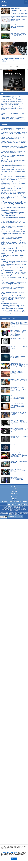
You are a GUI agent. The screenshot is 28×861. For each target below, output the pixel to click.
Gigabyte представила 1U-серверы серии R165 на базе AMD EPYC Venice (13, 129)
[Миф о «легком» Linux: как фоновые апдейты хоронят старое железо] (5, 357)
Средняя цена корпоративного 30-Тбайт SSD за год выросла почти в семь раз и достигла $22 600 (14, 279)
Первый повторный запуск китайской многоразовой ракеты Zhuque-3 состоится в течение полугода (13, 183)
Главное (4, 5)
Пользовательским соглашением (9, 852)
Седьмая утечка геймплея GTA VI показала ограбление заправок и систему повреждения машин (13, 142)
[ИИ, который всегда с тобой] (5, 341)
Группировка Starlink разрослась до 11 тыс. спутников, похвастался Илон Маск (13, 152)
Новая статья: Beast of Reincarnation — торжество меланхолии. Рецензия (12, 238)
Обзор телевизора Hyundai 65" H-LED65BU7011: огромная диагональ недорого (18, 34)
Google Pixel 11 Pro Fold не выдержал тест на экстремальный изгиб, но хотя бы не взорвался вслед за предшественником (14, 178)
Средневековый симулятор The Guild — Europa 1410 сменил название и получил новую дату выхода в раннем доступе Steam (14, 269)
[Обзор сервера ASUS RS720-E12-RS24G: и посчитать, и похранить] (5, 415)
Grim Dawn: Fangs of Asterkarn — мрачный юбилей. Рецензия (18, 380)
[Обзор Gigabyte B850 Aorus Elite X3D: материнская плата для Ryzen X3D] (5, 431)
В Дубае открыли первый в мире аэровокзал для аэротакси (11, 302)
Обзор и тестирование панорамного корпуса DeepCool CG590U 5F (16, 479)
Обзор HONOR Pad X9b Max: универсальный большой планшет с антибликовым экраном (18, 405)
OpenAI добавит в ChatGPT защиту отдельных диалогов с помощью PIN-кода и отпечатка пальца (13, 223)
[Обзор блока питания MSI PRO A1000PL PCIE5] (5, 439)
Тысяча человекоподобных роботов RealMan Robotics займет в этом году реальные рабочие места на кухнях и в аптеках (12, 257)
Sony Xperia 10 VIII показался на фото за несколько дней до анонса (12, 156)
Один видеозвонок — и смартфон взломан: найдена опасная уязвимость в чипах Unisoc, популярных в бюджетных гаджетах (13, 312)
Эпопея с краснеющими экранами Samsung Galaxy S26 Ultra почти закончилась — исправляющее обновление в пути (13, 284)
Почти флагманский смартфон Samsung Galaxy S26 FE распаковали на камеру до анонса (12, 108)
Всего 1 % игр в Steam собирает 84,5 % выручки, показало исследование (12, 138)
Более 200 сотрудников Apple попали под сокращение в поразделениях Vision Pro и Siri (13, 218)
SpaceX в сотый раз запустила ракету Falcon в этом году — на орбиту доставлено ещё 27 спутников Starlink (14, 148)
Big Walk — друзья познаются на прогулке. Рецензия (17, 372)
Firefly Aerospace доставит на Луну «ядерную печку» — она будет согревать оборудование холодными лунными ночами (14, 133)
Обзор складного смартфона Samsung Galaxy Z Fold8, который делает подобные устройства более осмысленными (18, 333)
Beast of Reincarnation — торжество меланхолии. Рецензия (17, 26)
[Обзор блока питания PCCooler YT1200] (5, 349)
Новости (4, 124)
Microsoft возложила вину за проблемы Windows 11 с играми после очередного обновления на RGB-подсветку (12, 103)
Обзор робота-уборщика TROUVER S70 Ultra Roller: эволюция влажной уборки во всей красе (18, 422)
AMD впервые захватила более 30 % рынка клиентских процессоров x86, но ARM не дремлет (13, 252)
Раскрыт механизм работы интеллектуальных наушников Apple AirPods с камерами (14, 187)
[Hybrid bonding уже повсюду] (5, 447)
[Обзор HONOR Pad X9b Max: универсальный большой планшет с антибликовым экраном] (5, 406)
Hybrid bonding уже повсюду (18, 444)
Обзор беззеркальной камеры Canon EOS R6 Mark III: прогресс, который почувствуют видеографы (19, 324)
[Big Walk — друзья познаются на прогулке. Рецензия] (5, 374)
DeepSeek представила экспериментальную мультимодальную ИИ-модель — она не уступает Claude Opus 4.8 (14, 192)
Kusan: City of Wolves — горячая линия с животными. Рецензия (18, 470)
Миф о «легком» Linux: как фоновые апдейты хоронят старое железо (18, 356)
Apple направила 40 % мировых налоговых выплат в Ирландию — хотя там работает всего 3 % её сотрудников (12, 98)
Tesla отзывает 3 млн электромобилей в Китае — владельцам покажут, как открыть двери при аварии (12, 288)
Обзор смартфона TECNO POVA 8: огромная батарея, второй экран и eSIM (18, 389)
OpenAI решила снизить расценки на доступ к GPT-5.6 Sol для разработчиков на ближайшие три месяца (13, 214)
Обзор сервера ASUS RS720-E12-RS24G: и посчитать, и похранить (18, 413)
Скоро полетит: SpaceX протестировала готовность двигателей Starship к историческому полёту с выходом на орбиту (13, 118)
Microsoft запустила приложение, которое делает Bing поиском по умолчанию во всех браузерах (13, 173)
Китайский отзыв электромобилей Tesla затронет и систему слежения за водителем (13, 230)
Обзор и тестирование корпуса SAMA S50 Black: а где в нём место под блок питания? (19, 397)
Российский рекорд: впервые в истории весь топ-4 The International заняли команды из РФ (14, 164)
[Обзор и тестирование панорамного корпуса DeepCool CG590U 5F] (5, 480)
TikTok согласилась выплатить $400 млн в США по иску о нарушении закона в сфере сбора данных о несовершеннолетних (13, 209)
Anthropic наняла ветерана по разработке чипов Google (13, 234)
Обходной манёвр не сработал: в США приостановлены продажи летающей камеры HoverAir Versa (19, 18)
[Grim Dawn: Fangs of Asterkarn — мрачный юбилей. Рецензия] (5, 382)
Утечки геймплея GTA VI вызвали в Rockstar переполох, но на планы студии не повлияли (13, 168)
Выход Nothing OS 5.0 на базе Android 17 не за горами (13, 293)
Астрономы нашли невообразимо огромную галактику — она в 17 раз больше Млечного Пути (13, 113)
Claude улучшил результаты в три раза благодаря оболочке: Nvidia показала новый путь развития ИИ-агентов (13, 160)
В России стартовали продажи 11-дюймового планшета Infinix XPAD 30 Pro (14, 247)
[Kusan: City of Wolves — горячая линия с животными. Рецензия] (5, 472)
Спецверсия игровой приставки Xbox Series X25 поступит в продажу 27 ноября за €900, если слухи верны (13, 274)
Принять (14, 858)
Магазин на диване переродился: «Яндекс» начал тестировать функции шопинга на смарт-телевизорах (14, 197)
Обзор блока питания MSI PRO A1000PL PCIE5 (18, 437)
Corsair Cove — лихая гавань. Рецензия (18, 462)
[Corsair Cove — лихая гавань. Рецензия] (5, 464)
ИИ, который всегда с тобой (18, 338)
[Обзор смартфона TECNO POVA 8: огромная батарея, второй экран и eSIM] (5, 390)
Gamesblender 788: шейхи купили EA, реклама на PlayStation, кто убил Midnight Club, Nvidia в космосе (18, 454)
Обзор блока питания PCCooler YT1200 (19, 347)
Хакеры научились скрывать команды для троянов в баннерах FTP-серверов (13, 227)
